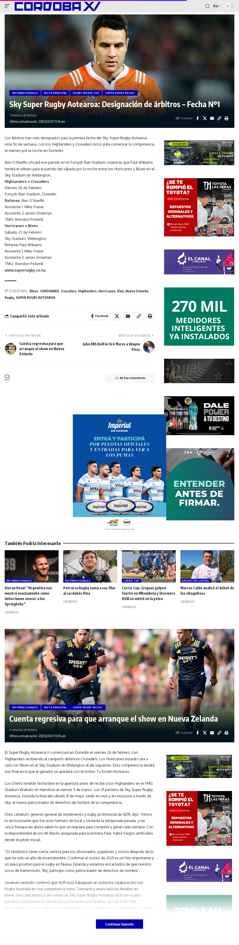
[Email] (212, 118)
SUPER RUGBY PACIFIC (120, 93)
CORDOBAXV (49, 291)
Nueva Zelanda (137, 291)
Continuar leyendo (119, 924)
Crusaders (68, 291)
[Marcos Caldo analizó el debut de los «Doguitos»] (207, 566)
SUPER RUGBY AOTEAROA (35, 298)
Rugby (9, 298)
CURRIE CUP (131, 580)
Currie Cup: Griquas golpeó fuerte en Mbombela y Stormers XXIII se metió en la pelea (148, 593)
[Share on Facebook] (197, 118)
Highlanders (87, 291)
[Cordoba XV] (57, 6)
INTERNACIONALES (25, 93)
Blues (34, 291)
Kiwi (120, 291)
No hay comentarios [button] (132, 378)
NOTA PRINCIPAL (55, 93)
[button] (9, 6)
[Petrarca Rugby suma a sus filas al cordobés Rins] (90, 566)
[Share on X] (204, 118)
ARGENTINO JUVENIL (195, 580)
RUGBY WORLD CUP (86, 93)
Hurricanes (106, 291)
